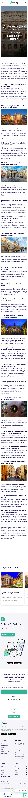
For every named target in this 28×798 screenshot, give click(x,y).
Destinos (2, 747)
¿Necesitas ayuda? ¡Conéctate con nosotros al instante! (21, 755)
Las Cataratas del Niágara (6, 776)
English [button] (3, 781)
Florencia (2, 772)
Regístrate (14, 692)
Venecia (2, 770)
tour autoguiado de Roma (18, 76)
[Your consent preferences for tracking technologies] (25, 795)
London (2, 768)
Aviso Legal (17, 746)
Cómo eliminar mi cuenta (19, 758)
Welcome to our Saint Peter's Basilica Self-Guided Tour (20, 744)
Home (2, 743)
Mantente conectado (14, 716)
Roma (2, 766)
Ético (16, 752)
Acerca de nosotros (4, 745)
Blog (2, 749)
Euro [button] (8, 781)
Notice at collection (7, 796)
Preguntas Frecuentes (5, 751)
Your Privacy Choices (11, 794)
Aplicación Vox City (4, 753)
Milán (2, 774)
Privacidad (17, 748)
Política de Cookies (18, 750)
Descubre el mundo (6, 634)
